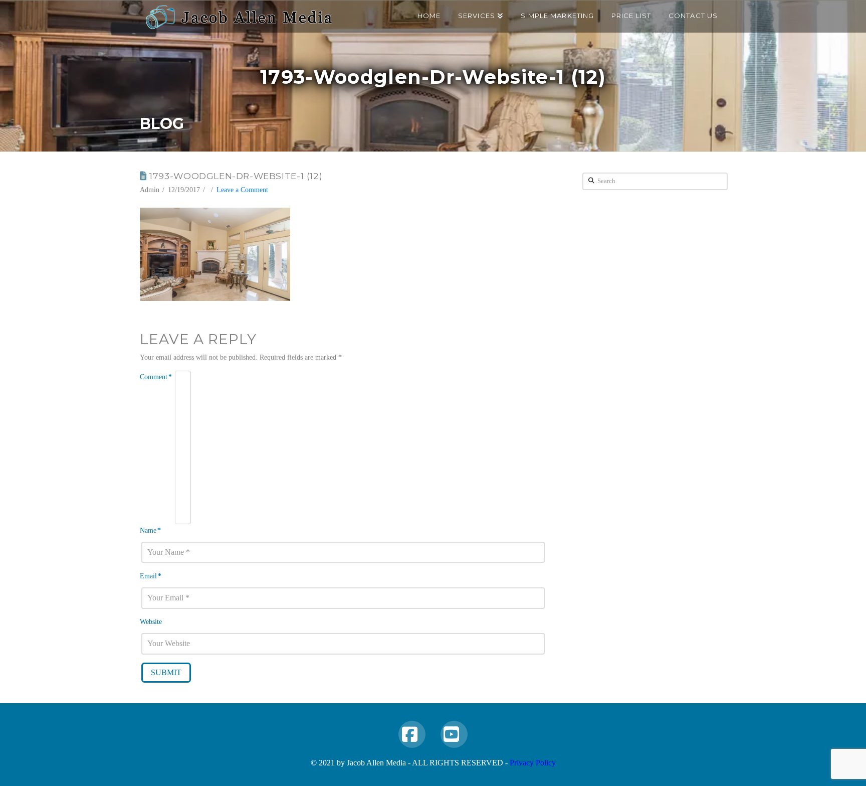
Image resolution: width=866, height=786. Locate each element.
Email (150, 576)
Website (151, 621)
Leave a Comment (242, 190)
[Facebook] (411, 734)
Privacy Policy (533, 762)
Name (150, 530)
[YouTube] (454, 734)
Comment (156, 377)
